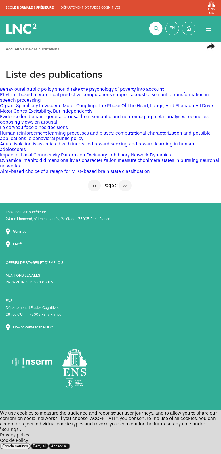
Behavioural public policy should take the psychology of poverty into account (82, 89)
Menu (208, 28)
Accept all (59, 446)
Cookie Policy (14, 440)
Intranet (188, 28)
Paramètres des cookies (29, 282)
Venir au (20, 231)
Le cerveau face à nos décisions (34, 127)
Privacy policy (14, 435)
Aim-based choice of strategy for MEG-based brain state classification (75, 171)
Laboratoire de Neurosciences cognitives (22, 29)
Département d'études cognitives (91, 8)
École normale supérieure (30, 8)
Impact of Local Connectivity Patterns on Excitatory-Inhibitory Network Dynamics (85, 155)
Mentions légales (23, 275)
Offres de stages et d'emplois (35, 262)
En (172, 28)
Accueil (12, 49)
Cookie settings (15, 446)
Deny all (39, 446)
